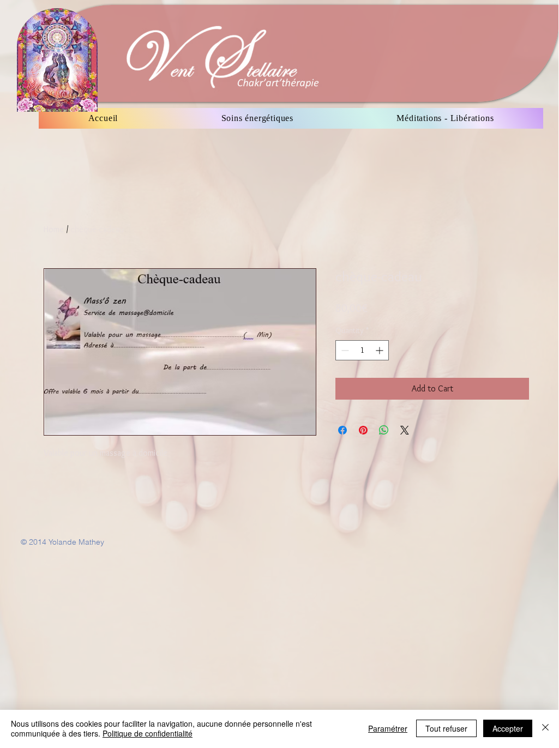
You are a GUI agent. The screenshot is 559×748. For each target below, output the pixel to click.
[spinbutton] (362, 350)
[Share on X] (404, 430)
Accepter (507, 728)
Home (54, 229)
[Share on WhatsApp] (383, 430)
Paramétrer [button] (387, 728)
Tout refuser (446, 728)
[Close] (545, 728)
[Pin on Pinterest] (363, 430)
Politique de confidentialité (148, 733)
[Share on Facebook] (342, 430)
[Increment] (380, 350)
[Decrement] (344, 350)
